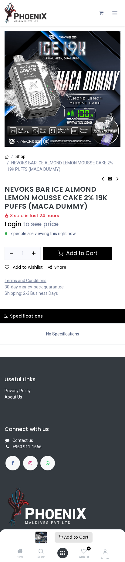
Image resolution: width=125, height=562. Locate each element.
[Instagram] (30, 463)
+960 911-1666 (27, 446)
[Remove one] (11, 253)
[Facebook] (12, 463)
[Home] (20, 551)
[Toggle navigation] (114, 13)
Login (13, 224)
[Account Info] (105, 551)
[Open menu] (62, 553)
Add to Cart (76, 537)
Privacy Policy (18, 390)
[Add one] (34, 253)
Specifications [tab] (26, 316)
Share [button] (60, 267)
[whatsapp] (47, 463)
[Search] (41, 551)
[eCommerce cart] (101, 13)
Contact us (22, 440)
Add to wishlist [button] (27, 267)
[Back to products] (110, 179)
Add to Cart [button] (81, 253)
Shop (20, 156)
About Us (13, 397)
